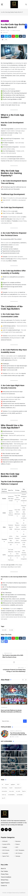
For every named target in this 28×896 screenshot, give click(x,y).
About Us (3, 868)
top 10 (3, 798)
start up (4, 794)
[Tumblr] (20, 36)
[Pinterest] (13, 36)
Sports (24, 791)
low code (4, 630)
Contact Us (4, 885)
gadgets (13, 784)
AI (2, 784)
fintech (7, 784)
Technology (4, 707)
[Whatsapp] (17, 36)
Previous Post (8, 653)
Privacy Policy (4, 874)
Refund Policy (4, 880)
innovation (4, 791)
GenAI (10, 788)
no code (11, 630)
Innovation (19, 730)
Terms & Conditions (6, 877)
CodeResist (22, 892)
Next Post (21, 667)
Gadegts (12, 730)
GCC (18, 784)
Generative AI (18, 788)
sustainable (19, 794)
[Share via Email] (6, 39)
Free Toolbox (4, 871)
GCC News (4, 788)
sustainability (11, 794)
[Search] (26, 4)
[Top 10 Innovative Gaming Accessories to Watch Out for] (4, 734)
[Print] (2, 39)
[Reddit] (24, 36)
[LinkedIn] (9, 36)
